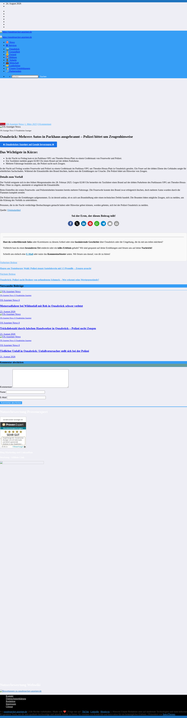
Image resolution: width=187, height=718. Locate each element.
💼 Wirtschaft (12, 63)
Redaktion (10, 701)
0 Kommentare (44, 124)
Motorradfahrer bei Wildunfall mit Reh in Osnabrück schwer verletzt (41, 305)
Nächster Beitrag (7, 274)
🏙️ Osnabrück (12, 49)
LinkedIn (94, 711)
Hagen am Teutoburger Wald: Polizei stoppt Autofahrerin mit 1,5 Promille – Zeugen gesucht (45, 268)
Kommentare (6, 387)
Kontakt (9, 696)
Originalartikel (14, 210)
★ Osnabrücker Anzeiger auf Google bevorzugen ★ (28, 144)
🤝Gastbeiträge (13, 65)
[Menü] (1, 35)
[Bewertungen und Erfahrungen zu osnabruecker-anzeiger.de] (20, 691)
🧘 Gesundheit (13, 52)
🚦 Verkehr (11, 60)
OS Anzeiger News (15, 124)
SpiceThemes (169, 714)
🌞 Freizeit (11, 54)
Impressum (11, 704)
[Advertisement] (93, 101)
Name (3, 392)
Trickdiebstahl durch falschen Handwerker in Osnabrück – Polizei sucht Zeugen (48, 328)
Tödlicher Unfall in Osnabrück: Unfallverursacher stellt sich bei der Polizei (44, 351)
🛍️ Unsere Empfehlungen (18, 68)
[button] (70, 223)
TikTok (85, 711)
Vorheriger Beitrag (8, 262)
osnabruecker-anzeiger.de (15, 711)
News (2, 124)
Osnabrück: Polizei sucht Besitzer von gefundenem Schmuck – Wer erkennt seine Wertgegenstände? (49, 280)
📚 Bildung (11, 57)
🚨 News (10, 42)
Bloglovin (105, 711)
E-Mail (29, 254)
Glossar (9, 706)
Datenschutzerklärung (16, 698)
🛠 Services (11, 45)
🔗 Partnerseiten (13, 71)
